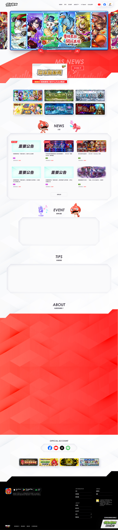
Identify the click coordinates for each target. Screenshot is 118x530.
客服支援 (28, 526)
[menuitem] (60, 4)
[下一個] (115, 419)
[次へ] (77, 51)
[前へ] (41, 51)
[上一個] (3, 419)
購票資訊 (86, 225)
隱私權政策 (23, 526)
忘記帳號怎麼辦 (34, 526)
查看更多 (104, 401)
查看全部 (59, 194)
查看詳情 (86, 229)
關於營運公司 (16, 526)
